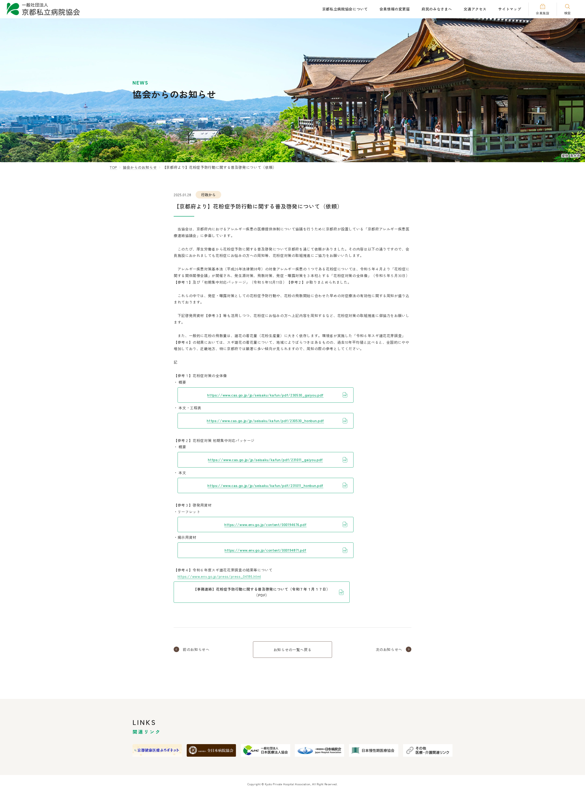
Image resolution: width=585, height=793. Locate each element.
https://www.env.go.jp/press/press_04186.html (219, 576)
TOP (113, 167)
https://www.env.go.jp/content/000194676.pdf (265, 524)
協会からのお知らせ (140, 167)
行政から (208, 194)
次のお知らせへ (389, 649)
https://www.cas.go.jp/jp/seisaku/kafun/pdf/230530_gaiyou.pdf (265, 395)
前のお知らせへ (196, 649)
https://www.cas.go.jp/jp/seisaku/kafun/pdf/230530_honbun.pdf (265, 420)
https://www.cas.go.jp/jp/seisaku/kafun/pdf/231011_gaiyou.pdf (265, 459)
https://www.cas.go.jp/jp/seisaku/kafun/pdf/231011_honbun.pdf (265, 485)
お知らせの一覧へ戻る (292, 649)
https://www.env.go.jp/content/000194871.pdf (265, 550)
